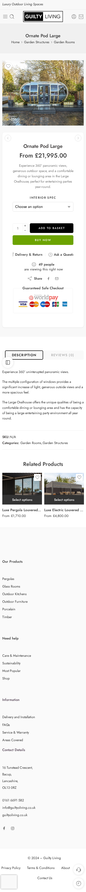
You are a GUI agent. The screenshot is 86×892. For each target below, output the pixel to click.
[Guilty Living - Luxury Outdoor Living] (43, 16)
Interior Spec (43, 198)
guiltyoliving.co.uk (14, 814)
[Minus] (25, 230)
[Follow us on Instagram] (13, 828)
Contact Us (44, 877)
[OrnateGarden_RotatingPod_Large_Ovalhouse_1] (43, 93)
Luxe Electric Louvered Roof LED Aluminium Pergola (64, 510)
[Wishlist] (8, 66)
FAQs (6, 724)
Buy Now (43, 240)
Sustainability (11, 663)
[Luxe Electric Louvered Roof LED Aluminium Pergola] (64, 489)
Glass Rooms (11, 586)
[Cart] (81, 16)
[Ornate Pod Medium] (8, 138)
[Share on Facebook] (48, 278)
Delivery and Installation (18, 716)
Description (24, 355)
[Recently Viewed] (78, 883)
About (65, 867)
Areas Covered (12, 739)
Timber (7, 616)
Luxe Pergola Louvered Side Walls (22, 510)
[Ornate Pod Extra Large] (78, 138)
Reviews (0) (62, 355)
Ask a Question (65, 254)
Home (15, 42)
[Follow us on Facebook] (4, 828)
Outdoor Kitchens (14, 593)
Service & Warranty (15, 732)
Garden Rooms (64, 42)
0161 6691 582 (13, 800)
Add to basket (52, 228)
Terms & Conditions (41, 867)
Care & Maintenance (16, 655)
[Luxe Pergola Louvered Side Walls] (22, 489)
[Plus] (25, 225)
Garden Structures (36, 42)
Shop (6, 678)
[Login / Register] (74, 16)
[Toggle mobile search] (11, 16)
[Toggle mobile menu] (5, 16)
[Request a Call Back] (78, 869)
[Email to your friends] (57, 279)
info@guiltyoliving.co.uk (18, 807)
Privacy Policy (10, 867)
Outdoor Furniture (15, 601)
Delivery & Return (28, 254)
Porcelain (8, 609)
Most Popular (11, 670)
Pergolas (8, 578)
